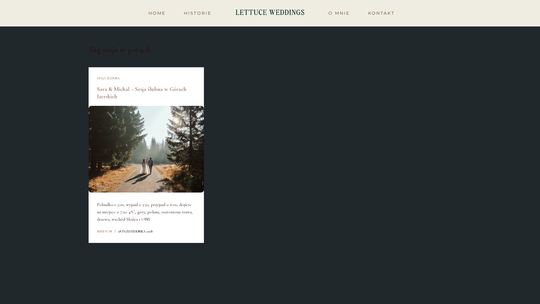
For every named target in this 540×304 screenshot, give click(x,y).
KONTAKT (381, 13)
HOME (157, 13)
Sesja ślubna (108, 78)
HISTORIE (198, 13)
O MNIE (339, 13)
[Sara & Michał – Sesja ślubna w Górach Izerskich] (146, 149)
